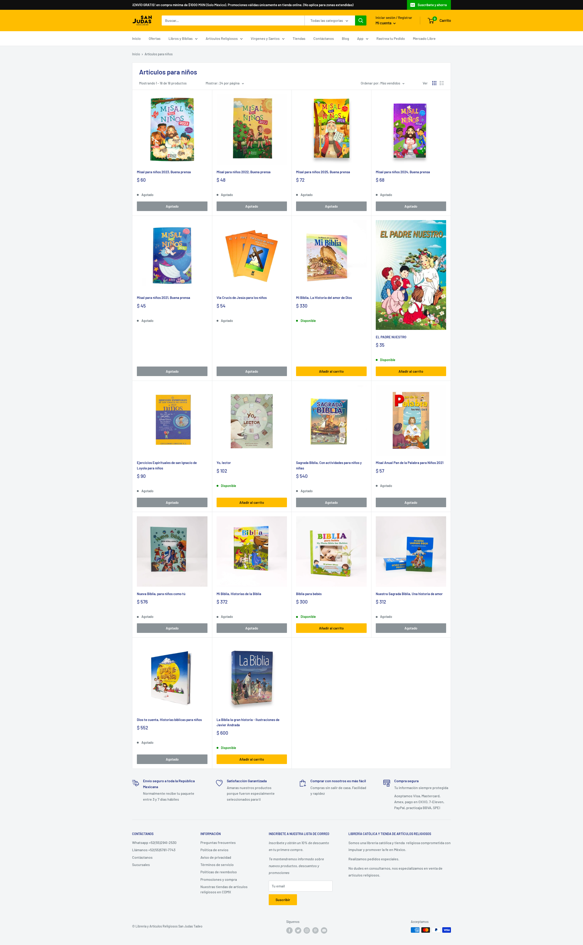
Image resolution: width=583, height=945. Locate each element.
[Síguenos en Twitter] (298, 930)
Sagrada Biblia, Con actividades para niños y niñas (329, 465)
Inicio (136, 38)
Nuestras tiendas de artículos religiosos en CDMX (224, 889)
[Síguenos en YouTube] (324, 930)
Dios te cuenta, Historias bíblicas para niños (169, 720)
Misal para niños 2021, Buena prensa (163, 297)
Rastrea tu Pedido (390, 38)
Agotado (172, 206)
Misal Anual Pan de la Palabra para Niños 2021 (409, 463)
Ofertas (155, 38)
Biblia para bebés (309, 594)
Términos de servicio (217, 864)
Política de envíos (214, 850)
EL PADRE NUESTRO (391, 337)
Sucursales (141, 864)
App (360, 38)
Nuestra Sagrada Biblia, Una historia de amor (409, 594)
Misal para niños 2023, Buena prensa (164, 172)
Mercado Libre (424, 38)
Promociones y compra (218, 879)
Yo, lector (224, 463)
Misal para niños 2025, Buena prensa (323, 172)
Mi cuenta (384, 22)
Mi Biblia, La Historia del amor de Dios (324, 297)
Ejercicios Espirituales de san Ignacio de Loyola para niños (167, 465)
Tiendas (299, 38)
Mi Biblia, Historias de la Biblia (239, 594)
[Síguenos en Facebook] (289, 930)
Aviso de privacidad (215, 857)
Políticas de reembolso (218, 872)
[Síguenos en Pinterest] (315, 930)
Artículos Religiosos (222, 38)
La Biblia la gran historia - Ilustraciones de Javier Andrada (248, 722)
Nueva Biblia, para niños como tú (161, 594)
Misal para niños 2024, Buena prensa (403, 172)
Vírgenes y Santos (265, 38)
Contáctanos (323, 38)
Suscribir (283, 899)
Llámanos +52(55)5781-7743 (153, 850)
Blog (345, 38)
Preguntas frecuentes (218, 842)
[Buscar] (360, 20)
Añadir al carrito (331, 371)
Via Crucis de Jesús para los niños (242, 297)
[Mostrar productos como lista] (442, 83)
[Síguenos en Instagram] (307, 930)
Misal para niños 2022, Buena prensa (244, 172)
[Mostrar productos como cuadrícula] (434, 83)
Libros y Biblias (181, 38)
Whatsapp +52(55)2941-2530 (154, 842)
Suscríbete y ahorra (432, 5)
